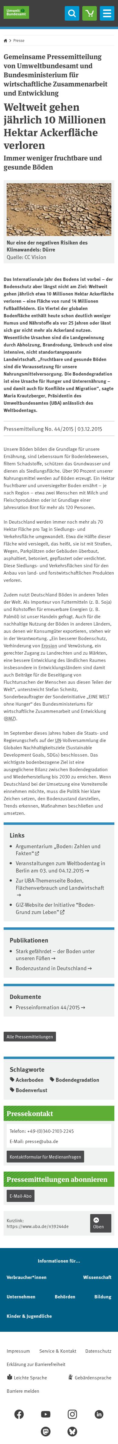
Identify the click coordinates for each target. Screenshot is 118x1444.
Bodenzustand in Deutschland (51, 968)
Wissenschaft (97, 1277)
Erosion (49, 645)
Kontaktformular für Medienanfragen (45, 1156)
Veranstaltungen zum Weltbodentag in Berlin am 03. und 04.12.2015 (60, 866)
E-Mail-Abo (20, 1196)
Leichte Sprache (30, 1377)
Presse (19, 40)
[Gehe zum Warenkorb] (89, 13)
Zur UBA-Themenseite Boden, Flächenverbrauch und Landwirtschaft (60, 883)
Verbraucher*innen (27, 1277)
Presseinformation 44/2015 (48, 1007)
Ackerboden (30, 1080)
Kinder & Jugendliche (29, 1315)
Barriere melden (23, 1390)
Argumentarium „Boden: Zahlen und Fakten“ (58, 849)
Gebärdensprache (93, 1377)
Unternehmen (21, 1296)
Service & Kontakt (57, 1350)
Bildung (102, 1296)
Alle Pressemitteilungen (30, 1036)
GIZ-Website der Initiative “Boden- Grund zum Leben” (55, 908)
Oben (98, 1226)
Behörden (65, 1296)
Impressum (18, 1350)
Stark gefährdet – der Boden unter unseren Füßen (55, 954)
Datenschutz (98, 1350)
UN (58, 740)
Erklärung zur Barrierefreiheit (36, 1364)
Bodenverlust (31, 1090)
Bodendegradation (77, 1080)
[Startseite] (16, 12)
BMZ (10, 718)
